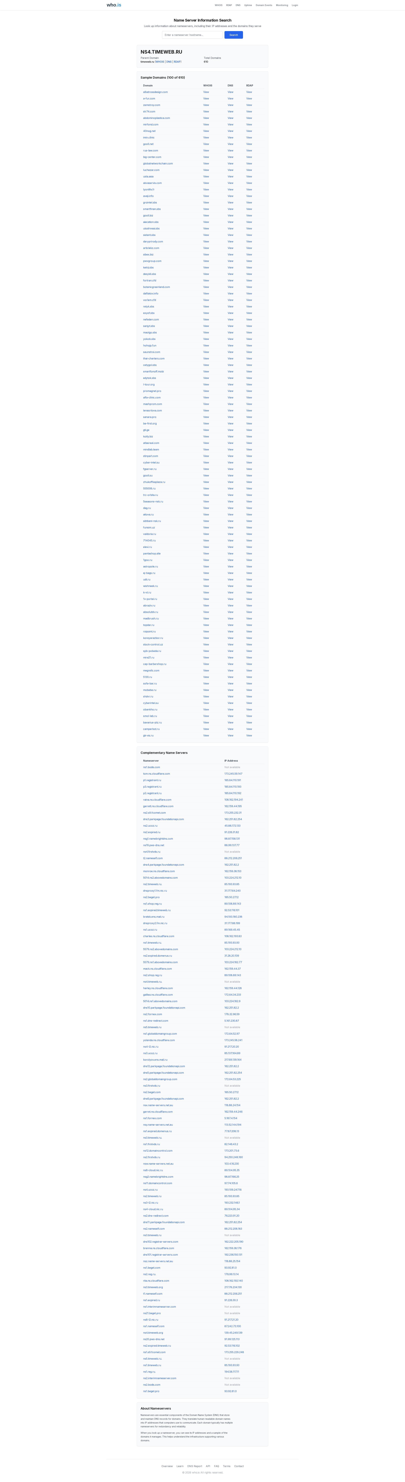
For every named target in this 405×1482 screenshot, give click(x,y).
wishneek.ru (150, 586)
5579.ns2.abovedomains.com (160, 949)
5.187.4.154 (230, 1118)
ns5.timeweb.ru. (152, 1358)
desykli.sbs (149, 274)
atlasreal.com (151, 443)
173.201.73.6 (231, 1150)
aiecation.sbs (151, 222)
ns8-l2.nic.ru (150, 1319)
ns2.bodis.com (151, 1384)
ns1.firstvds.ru (151, 1144)
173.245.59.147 (233, 773)
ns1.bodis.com (151, 767)
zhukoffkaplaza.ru (154, 482)
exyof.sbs (149, 313)
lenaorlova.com (152, 410)
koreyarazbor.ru (153, 638)
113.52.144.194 (232, 1124)
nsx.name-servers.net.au (158, 1105)
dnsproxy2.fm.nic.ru (155, 923)
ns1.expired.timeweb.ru (157, 910)
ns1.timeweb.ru (152, 1365)
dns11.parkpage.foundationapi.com (164, 1222)
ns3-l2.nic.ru (150, 1202)
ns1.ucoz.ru (150, 929)
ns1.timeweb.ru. (152, 942)
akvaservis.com (152, 183)
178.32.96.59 (232, 1014)
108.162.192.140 (233, 1280)
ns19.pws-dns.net (153, 845)
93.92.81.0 (230, 1267)
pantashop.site (152, 553)
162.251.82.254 (233, 819)
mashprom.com (152, 404)
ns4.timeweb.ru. (152, 981)
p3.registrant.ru (152, 786)
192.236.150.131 (233, 1254)
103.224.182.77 (233, 962)
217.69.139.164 (233, 1059)
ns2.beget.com (152, 1092)
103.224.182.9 (232, 1001)
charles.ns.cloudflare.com (158, 936)
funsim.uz (149, 527)
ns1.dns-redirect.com (155, 1020)
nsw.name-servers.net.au (158, 1163)
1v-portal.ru (150, 599)
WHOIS (218, 5)
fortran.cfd (149, 280)
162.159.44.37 (232, 968)
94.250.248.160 (233, 1157)
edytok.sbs (149, 378)
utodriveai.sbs (151, 228)
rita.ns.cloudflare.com (156, 1280)
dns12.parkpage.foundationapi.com (164, 1066)
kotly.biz (148, 436)
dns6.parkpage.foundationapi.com (163, 1098)
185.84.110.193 (232, 786)
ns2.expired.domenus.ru (157, 955)
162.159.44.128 (233, 988)
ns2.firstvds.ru (151, 1157)
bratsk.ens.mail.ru (153, 916)
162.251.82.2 (231, 864)
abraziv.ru (149, 605)
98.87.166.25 (231, 1176)
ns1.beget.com (151, 1267)
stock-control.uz (153, 644)
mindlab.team (151, 449)
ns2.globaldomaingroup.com (160, 1079)
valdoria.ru (149, 534)
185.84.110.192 (232, 793)
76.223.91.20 (231, 1215)
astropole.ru (150, 566)
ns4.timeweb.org (153, 1332)
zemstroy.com (151, 105)
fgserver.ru (149, 469)
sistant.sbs (149, 235)
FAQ (216, 1466)
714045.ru (149, 540)
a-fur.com (149, 98)
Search (234, 34)
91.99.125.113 (232, 1339)
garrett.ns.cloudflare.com (158, 806)
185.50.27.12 (231, 897)
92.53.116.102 (232, 1345)
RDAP (229, 5)
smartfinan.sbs (152, 209)
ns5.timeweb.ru (152, 1027)
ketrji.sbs (148, 267)
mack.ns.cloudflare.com (157, 968)
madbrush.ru (151, 618)
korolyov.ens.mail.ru (155, 1059)
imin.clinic (149, 137)
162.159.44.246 (233, 1111)
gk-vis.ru (148, 735)
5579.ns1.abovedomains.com (160, 962)
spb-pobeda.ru (152, 651)
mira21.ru (148, 657)
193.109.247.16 (233, 1189)
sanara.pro (149, 417)
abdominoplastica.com (156, 118)
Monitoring (282, 5)
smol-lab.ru (150, 716)
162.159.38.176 (233, 1248)
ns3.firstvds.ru (151, 1085)
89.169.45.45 (232, 929)
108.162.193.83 (233, 936)
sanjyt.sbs (149, 326)
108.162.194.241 (233, 799)
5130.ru (147, 677)
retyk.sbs (148, 306)
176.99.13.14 (231, 1274)
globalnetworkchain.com (158, 163)
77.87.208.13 (231, 1131)
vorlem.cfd (149, 300)
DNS (238, 5)
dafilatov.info (150, 293)
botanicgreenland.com (156, 287)
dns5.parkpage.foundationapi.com (163, 1072)
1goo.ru (147, 560)
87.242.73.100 (232, 1326)
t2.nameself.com (153, 858)
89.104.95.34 (232, 1209)
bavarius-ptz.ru (152, 722)
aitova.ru (148, 514)
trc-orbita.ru (150, 495)
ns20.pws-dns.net (153, 1339)
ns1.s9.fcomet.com (154, 1352)
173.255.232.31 (233, 812)
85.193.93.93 (231, 942)
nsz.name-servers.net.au (158, 1261)
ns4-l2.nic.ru (150, 1046)
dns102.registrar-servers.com (160, 1241)
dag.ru (147, 508)
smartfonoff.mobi (153, 371)
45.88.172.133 (232, 825)
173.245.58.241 (233, 1040)
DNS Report (194, 1466)
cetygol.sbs (150, 365)
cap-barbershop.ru (154, 664)
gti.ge (146, 430)
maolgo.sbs (150, 332)
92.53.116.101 (231, 910)
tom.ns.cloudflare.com (156, 773)
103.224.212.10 (232, 877)
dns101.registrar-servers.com (160, 1254)
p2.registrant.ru (152, 793)
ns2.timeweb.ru (152, 1196)
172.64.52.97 (232, 1033)
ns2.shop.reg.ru (152, 975)
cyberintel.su (151, 703)
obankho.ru (150, 709)
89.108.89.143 (232, 903)
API (208, 1466)
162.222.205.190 (233, 1241)
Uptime (248, 5)
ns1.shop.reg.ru (152, 903)
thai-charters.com (154, 358)
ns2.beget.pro (151, 897)
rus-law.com (150, 150)
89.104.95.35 (232, 1170)
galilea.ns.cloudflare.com (158, 994)
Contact (239, 1466)
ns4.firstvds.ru (151, 851)
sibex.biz (148, 254)
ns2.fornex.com (152, 1014)
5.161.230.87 (231, 1020)
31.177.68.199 (232, 923)
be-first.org (150, 423)
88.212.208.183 (233, 1228)
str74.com (149, 111)
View (206, 92)
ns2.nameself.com (154, 1228)
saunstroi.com (151, 352)
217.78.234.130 (233, 1287)
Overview (167, 1466)
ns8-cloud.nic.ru (153, 1170)
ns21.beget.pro (152, 1313)
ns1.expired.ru (151, 1300)
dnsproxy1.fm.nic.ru (155, 890)
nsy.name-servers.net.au (158, 1124)
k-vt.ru (147, 592)
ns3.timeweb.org (153, 1287)
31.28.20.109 (231, 955)
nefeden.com (151, 319)
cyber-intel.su (151, 462)
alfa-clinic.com (152, 397)
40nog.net (149, 131)
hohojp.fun (149, 345)
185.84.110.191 (232, 780)
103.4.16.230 (231, 1163)
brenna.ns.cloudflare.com (158, 1248)
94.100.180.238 (233, 916)
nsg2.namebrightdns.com (158, 1176)
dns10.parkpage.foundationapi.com (164, 1007)
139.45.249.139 (233, 1332)
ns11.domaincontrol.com (157, 1183)
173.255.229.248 (234, 1352)
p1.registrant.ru (152, 780)
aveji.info (148, 196)
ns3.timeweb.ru (152, 1235)
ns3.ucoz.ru (150, 1053)
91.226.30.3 (231, 1300)
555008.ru (149, 488)
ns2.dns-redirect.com (155, 1215)
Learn (180, 1466)
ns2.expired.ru (151, 832)
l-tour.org (149, 384)
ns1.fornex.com (152, 1118)
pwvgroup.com (152, 261)
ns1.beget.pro (151, 1391)
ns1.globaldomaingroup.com (160, 1033)
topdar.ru (148, 625)
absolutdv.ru (150, 612)
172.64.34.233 (232, 994)
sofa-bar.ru (150, 683)
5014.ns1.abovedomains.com (160, 1001)
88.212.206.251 (233, 858)
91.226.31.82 (231, 832)
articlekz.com (151, 248)
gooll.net (148, 144)
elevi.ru (147, 547)
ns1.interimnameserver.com (159, 1306)
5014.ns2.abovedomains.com (160, 877)
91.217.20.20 (231, 1046)
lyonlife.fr (149, 189)
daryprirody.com (153, 241)
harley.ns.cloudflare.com (158, 988)
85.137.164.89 (232, 1053)
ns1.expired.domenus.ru (157, 1131)
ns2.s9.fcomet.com (154, 812)
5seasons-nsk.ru (153, 501)
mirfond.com (150, 124)
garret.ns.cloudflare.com (158, 1111)
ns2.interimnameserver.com (159, 1378)
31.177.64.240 (232, 890)
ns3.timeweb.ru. (152, 1137)
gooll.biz (148, 215)
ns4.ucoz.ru (150, 1189)
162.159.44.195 (233, 806)
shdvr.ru (148, 696)
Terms (227, 1466)
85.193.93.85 (231, 884)
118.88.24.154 (232, 1105)
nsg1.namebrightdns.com (158, 838)
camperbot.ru (151, 729)
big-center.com (152, 157)
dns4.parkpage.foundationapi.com (163, 864)
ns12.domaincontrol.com (157, 1150)
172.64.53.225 (232, 1079)
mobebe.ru (149, 690)
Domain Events (264, 5)
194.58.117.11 (231, 1371)
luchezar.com (151, 170)
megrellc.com (151, 670)
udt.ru (146, 579)
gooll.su (148, 475)
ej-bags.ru (149, 573)
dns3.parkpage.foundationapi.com (163, 819)
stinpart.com (150, 456)
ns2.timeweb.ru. (152, 884)
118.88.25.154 (232, 1261)
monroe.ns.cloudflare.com (159, 871)
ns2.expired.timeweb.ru (157, 1345)
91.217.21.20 (231, 1319)
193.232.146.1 (232, 1202)
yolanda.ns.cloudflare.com (159, 1040)
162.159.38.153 (232, 871)
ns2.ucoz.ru (150, 825)
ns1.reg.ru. (149, 1371)
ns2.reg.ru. (149, 1274)
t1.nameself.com (152, 1293)
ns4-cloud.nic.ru (153, 1209)
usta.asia (148, 176)
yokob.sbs (149, 339)
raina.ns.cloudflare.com (157, 799)
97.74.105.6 (231, 1183)
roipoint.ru (149, 631)
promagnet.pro (152, 391)
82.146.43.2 (231, 1144)
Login (295, 5)
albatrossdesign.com (155, 92)
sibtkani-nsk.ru (152, 521)
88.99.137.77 (232, 845)
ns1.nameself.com (153, 1326)
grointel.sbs (150, 202)
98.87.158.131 (232, 838)
